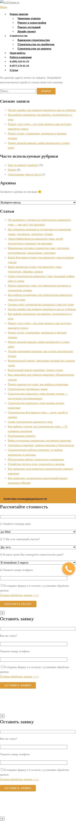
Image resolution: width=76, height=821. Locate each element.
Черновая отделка (29, 18)
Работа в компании (21, 57)
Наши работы (17, 53)
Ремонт (12, 169)
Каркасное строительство (34, 40)
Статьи (14, 70)
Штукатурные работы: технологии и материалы (36, 459)
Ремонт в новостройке (32, 22)
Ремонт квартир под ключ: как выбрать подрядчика (38, 384)
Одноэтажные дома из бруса (24, 174)
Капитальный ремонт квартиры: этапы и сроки (35, 370)
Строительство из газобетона (36, 44)
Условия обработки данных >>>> (19, 595)
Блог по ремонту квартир (23, 165)
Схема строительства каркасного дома (30, 421)
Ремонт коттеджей (29, 27)
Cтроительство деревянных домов (28, 389)
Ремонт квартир (19, 14)
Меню (3, 7)
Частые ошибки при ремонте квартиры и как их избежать (42, 110)
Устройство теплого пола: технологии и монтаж (36, 464)
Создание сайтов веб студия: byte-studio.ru (38, 490)
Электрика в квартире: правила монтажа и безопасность (41, 445)
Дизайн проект (27, 31)
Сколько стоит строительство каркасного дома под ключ (41, 304)
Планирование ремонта (21, 435)
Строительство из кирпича (34, 48)
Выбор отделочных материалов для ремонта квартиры (39, 440)
